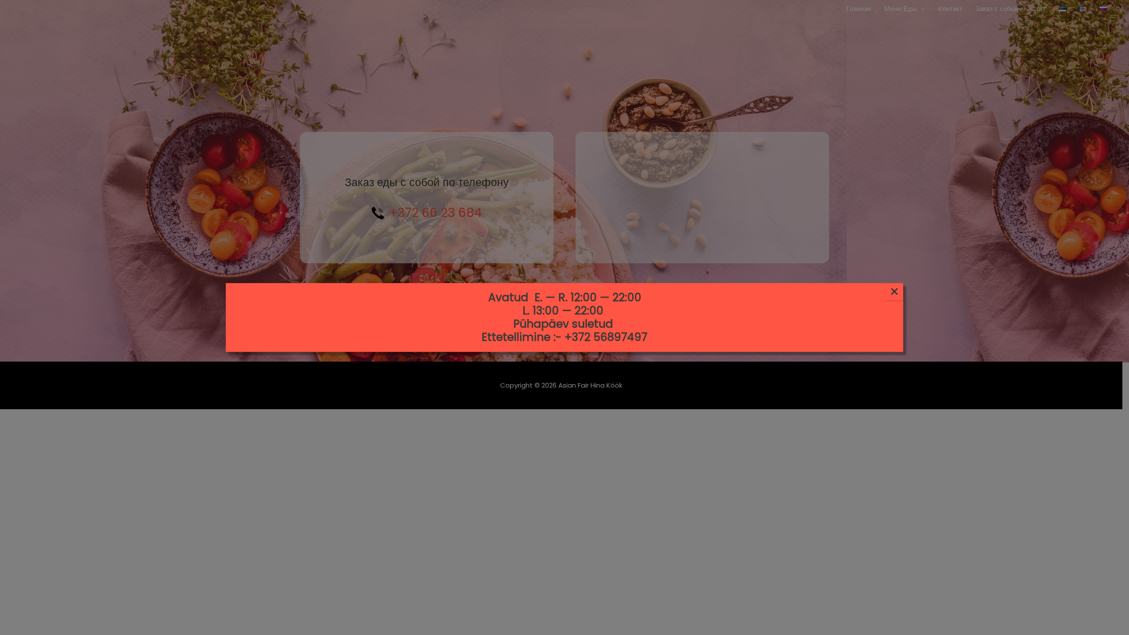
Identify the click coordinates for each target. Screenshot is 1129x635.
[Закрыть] (895, 291)
